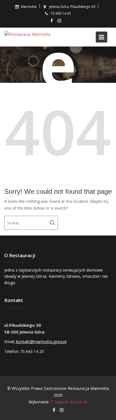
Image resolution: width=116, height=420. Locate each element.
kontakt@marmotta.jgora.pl (40, 342)
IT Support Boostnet (68, 402)
